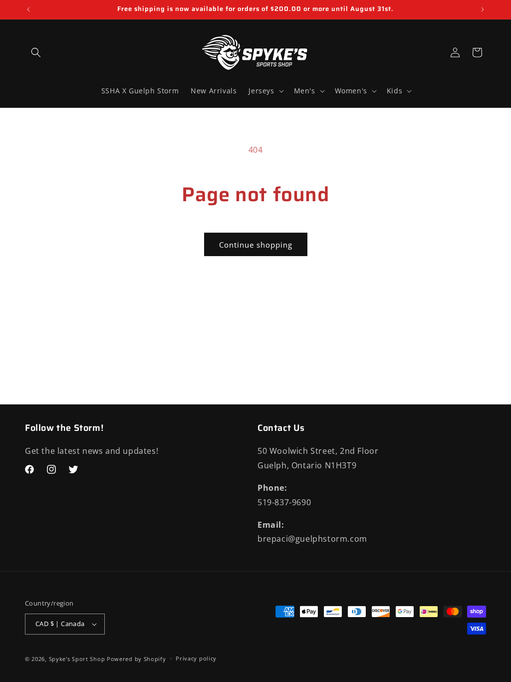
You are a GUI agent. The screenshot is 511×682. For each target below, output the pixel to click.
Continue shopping (255, 245)
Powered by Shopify (136, 659)
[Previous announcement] (28, 9)
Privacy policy (196, 658)
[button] (36, 52)
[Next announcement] (483, 9)
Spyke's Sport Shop (77, 659)
